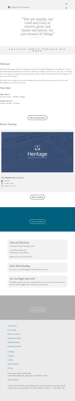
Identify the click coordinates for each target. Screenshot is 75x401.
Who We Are (12, 326)
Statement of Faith (37, 310)
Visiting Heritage (14, 342)
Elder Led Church (14, 334)
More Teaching (37, 197)
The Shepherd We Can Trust (12, 178)
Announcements (13, 364)
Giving (10, 368)
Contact (10, 360)
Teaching (11, 352)
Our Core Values (37, 221)
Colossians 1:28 (58, 388)
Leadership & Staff (14, 346)
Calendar (11, 356)
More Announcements (37, 118)
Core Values (12, 330)
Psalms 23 (7, 181)
